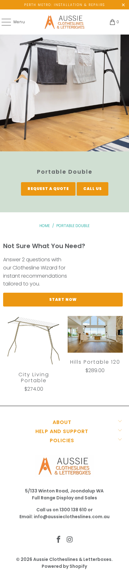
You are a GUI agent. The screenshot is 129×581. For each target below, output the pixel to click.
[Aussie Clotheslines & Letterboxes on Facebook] (58, 540)
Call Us (92, 188)
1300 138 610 (73, 510)
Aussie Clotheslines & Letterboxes (72, 559)
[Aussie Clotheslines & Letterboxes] (64, 22)
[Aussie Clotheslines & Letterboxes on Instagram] (70, 540)
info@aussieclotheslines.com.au (72, 516)
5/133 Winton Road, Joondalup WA (64, 491)
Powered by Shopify (64, 566)
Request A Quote (48, 188)
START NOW (63, 299)
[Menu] (3, 22)
